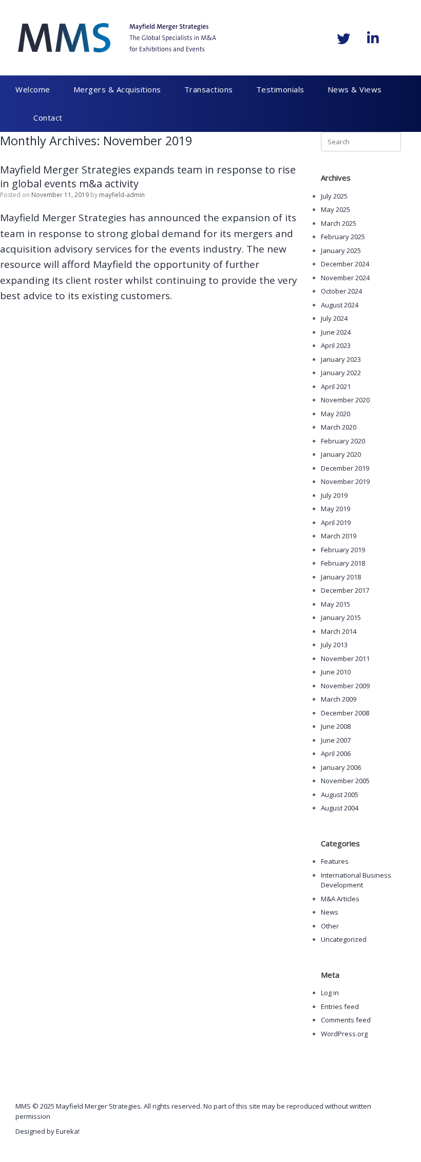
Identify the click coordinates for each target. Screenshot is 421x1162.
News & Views (355, 89)
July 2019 (334, 495)
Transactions (208, 89)
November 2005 (345, 780)
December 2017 (345, 590)
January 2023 (341, 359)
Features (335, 861)
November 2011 (345, 658)
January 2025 (341, 250)
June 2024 (336, 332)
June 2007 (336, 740)
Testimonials (280, 89)
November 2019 (345, 481)
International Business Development (356, 880)
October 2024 (341, 291)
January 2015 (341, 617)
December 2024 (345, 263)
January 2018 (341, 577)
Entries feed (340, 1006)
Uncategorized (344, 939)
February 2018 (343, 563)
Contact (48, 117)
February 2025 (343, 236)
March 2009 (338, 699)
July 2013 (334, 644)
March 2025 (338, 223)
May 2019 (335, 508)
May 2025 (335, 209)
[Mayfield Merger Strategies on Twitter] (343, 38)
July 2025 (334, 196)
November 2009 (345, 685)
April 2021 (336, 386)
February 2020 (343, 441)
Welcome (32, 89)
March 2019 (338, 535)
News (329, 912)
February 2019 (343, 549)
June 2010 (336, 671)
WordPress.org (344, 1033)
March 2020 (338, 427)
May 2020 (335, 413)
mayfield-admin (122, 194)
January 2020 (341, 454)
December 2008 (345, 713)
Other (330, 926)
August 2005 (339, 794)
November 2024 (345, 277)
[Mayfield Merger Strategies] (117, 37)
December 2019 (345, 468)
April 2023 (336, 345)
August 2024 (339, 304)
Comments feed (346, 1019)
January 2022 (341, 372)
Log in (330, 992)
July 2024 (334, 318)
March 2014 (338, 631)
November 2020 (345, 399)
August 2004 (339, 807)
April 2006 (336, 753)
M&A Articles (340, 898)
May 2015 (335, 604)
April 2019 (336, 522)
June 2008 (336, 726)
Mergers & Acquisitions (117, 89)
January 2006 (341, 767)
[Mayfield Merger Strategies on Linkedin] (372, 38)
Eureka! (68, 1131)
